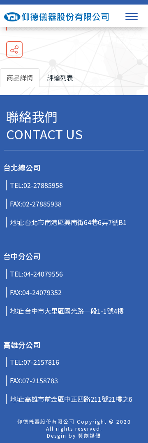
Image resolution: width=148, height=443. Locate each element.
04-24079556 (43, 274)
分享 (14, 49)
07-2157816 (41, 362)
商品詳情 (20, 77)
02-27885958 (43, 185)
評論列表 (60, 77)
